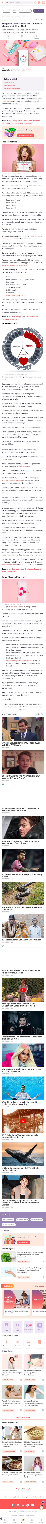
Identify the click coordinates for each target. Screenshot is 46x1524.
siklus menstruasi (9, 565)
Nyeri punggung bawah (16, 295)
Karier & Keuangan (9, 1451)
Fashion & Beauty (30, 1481)
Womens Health (23, 466)
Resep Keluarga (8, 1481)
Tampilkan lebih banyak (23, 1417)
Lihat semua (39, 1286)
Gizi (14, 11)
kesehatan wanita (36, 1219)
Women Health (17, 607)
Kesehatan (6, 11)
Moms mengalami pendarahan (19, 661)
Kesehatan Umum (39, 11)
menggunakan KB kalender (13, 480)
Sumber (8, 699)
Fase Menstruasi (9, 82)
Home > (4, 16)
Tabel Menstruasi (9, 85)
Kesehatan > (10, 16)
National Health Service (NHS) (14, 265)
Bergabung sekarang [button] (25, 135)
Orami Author (27, 69)
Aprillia (23, 71)
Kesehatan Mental (25, 11)
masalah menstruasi (9, 1224)
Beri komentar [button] (23, 1242)
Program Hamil (29, 1451)
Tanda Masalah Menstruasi (12, 88)
